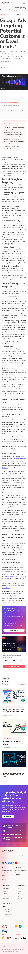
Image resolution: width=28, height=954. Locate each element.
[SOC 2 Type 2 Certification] (20, 926)
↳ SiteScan (6, 916)
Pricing (3, 882)
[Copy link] (8, 67)
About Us (19, 888)
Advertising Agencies (20, 870)
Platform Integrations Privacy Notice (10, 951)
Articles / (11, 8)
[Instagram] (12, 863)
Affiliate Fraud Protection (5, 876)
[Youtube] (16, 863)
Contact (19, 893)
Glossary (5, 893)
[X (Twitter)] (6, 863)
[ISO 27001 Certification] (16, 926)
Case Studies (6, 888)
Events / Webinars (7, 903)
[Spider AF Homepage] (8, 851)
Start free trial (14, 630)
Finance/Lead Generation (18, 873)
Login (18, 896)
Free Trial (19, 898)
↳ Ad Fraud (6, 909)
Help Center (6, 898)
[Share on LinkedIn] (4, 67)
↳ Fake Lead (7, 911)
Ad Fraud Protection (7, 870)
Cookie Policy (21, 949)
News (4, 901)
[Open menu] (24, 3)
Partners (19, 901)
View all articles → (21, 684)
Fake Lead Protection (7, 872)
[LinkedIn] (3, 863)
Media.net (5, 468)
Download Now (15, 666)
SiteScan (4, 879)
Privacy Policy (14, 949)
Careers (19, 891)
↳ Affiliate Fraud (8, 914)
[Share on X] (1, 67)
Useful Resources (7, 896)
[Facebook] (9, 863)
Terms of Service (6, 949)
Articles (4, 891)
